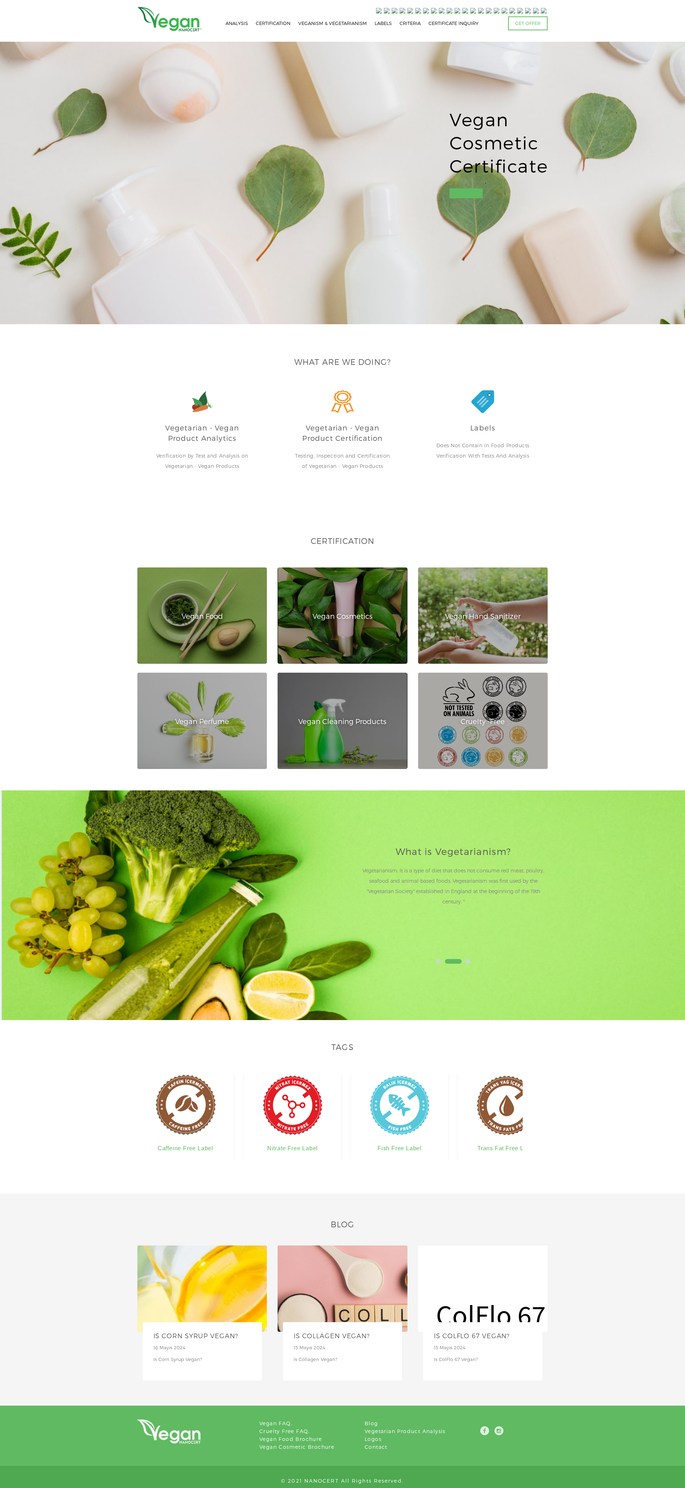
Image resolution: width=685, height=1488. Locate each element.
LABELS (383, 23)
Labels (482, 427)
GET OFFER (528, 23)
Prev (368, 896)
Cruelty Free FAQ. (284, 1431)
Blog (371, 1423)
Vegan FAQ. (276, 1423)
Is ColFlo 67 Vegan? (472, 1335)
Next (538, 896)
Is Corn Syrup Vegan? (195, 1335)
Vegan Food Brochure (290, 1439)
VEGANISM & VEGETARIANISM (332, 23)
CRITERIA (410, 23)
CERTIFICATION (273, 23)
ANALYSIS (236, 23)
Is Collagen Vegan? (332, 1335)
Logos (373, 1439)
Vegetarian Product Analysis (405, 1431)
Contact (376, 1447)
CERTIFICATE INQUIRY (453, 23)
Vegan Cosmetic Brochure (296, 1447)
